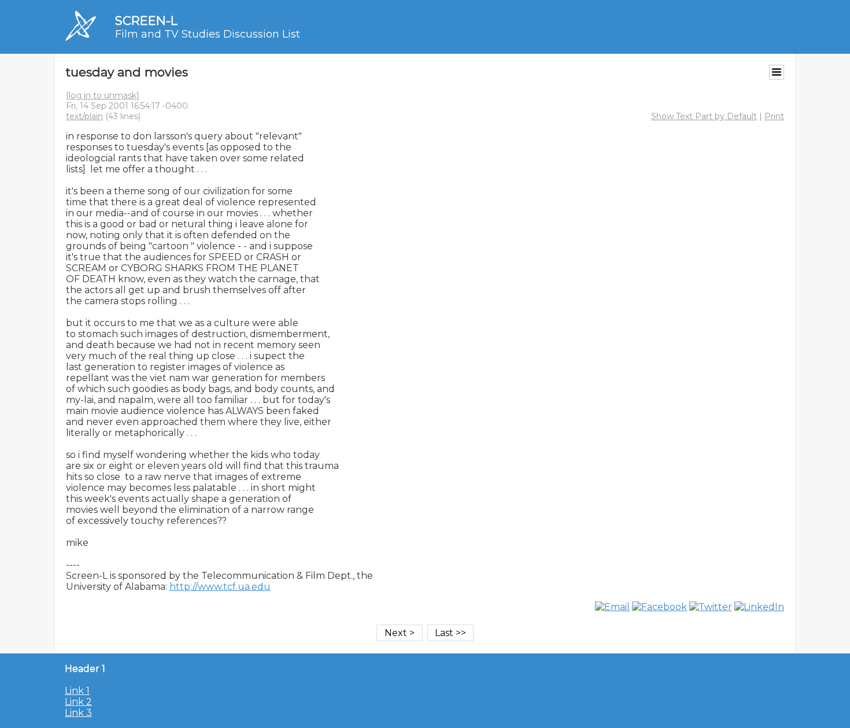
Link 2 (78, 701)
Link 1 (77, 690)
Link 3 (78, 712)
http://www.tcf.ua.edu (220, 586)
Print (774, 116)
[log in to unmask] (102, 95)
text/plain (84, 116)
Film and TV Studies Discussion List (207, 34)
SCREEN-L (146, 20)
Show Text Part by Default (704, 116)
